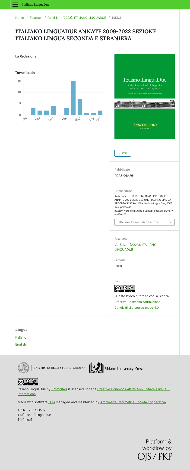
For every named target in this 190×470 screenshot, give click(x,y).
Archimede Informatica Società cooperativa (133, 402)
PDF (124, 153)
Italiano (20, 337)
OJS (51, 402)
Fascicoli (36, 17)
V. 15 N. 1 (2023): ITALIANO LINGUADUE (77, 17)
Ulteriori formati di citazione (138, 222)
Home (19, 17)
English (20, 344)
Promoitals (59, 389)
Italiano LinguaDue (35, 4)
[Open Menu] (15, 4)
